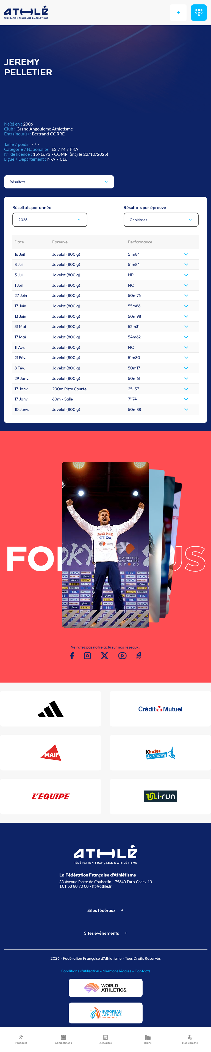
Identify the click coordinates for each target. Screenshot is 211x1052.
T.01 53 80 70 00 (73, 886)
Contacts (142, 970)
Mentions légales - (118, 970)
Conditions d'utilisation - (81, 970)
